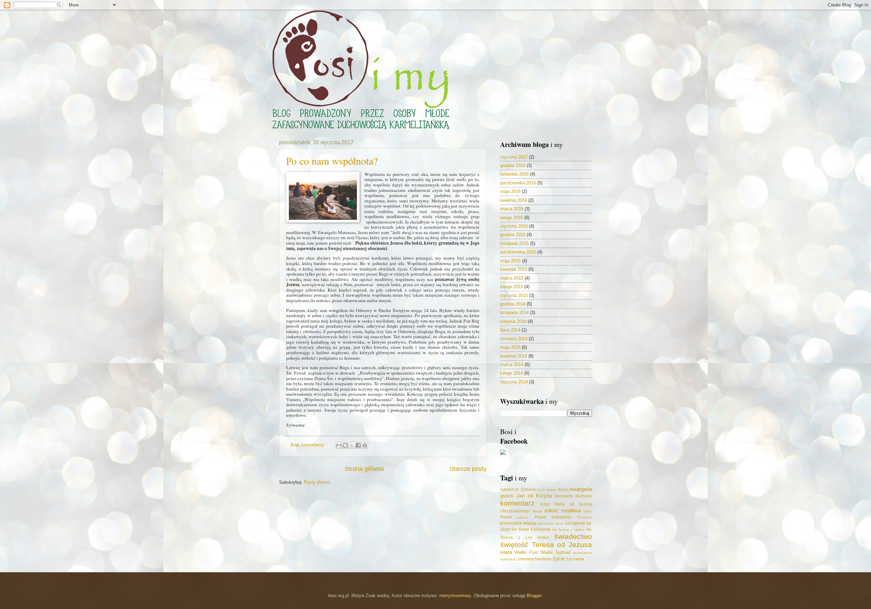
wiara (506, 552)
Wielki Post (526, 552)
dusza (563, 490)
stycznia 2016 (514, 226)
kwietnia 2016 (513, 200)
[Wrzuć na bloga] (345, 445)
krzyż (545, 504)
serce (559, 523)
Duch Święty (546, 490)
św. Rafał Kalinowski (531, 529)
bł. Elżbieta (525, 490)
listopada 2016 (514, 174)
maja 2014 (510, 347)
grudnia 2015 (512, 234)
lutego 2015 (511, 286)
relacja (529, 523)
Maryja (537, 511)
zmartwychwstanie (535, 559)
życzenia (575, 558)
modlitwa (571, 510)
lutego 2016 (511, 217)
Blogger (534, 595)
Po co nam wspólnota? (332, 160)
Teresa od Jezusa (562, 544)
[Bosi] (503, 453)
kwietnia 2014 (513, 356)
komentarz (517, 503)
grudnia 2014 (512, 304)
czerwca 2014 (513, 338)
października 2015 (518, 251)
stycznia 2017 (514, 157)
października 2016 (518, 182)
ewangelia (581, 489)
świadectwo (573, 536)
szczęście (575, 523)
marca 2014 (511, 364)
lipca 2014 (510, 329)
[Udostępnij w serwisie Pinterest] (364, 445)
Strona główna (364, 468)
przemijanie (511, 523)
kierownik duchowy (573, 496)
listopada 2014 (514, 312)
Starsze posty (468, 468)
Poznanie (584, 517)
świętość (514, 544)
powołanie (561, 517)
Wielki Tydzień (555, 552)
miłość (551, 510)
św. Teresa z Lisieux (568, 529)
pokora (522, 517)
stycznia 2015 (514, 295)
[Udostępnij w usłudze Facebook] (358, 445)
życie (559, 558)
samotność (545, 523)
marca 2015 (511, 278)
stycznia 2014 (514, 381)
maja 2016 (510, 191)
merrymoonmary (455, 595)
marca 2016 (511, 208)
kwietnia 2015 (513, 269)
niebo (587, 511)
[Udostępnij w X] (351, 445)
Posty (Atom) (317, 482)
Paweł (506, 517)
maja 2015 (510, 260)
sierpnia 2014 (513, 321)
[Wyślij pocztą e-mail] (338, 445)
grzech (506, 495)
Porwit (540, 517)
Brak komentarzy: (309, 444)
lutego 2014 (511, 373)
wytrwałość (508, 559)
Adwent (507, 490)
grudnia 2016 (512, 165)
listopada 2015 (514, 243)
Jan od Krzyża (534, 495)
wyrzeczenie (582, 553)
